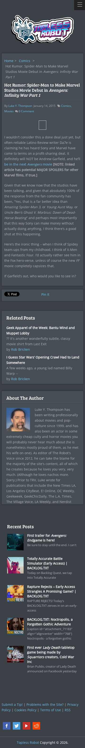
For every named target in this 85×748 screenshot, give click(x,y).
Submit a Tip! (12, 704)
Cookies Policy (25, 710)
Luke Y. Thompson (20, 106)
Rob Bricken (20, 349)
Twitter (16, 726)
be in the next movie (28, 164)
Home (8, 60)
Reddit (36, 726)
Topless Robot (28, 742)
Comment (26, 111)
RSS (68, 710)
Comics (24, 60)
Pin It (45, 294)
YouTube (26, 726)
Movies (9, 111)
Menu (79, 5)
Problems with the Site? (45, 704)
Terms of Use (50, 710)
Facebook (6, 726)
